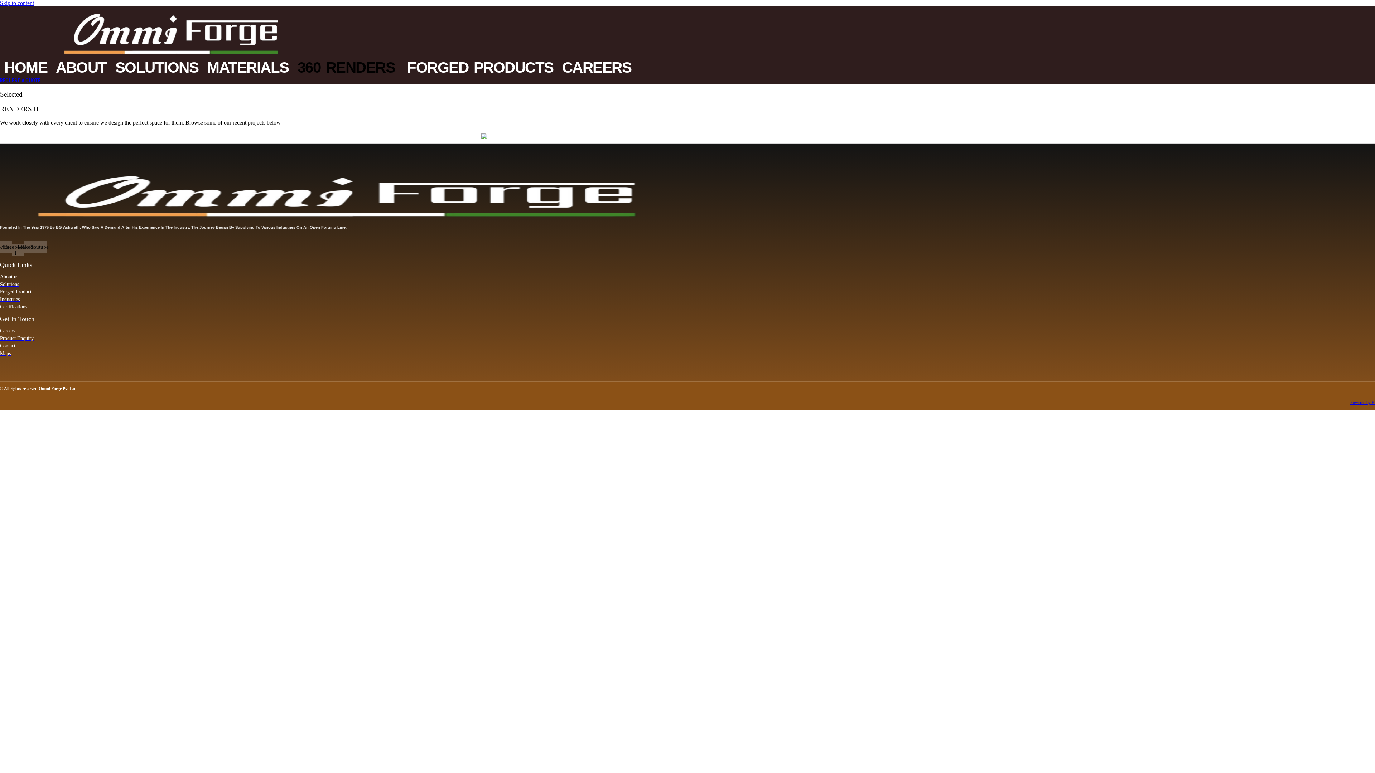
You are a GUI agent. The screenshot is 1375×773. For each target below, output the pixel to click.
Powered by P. (1362, 402)
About (81, 67)
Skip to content (17, 3)
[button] (348, 67)
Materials (248, 67)
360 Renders (346, 67)
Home (25, 67)
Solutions (157, 67)
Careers (597, 67)
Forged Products (480, 67)
